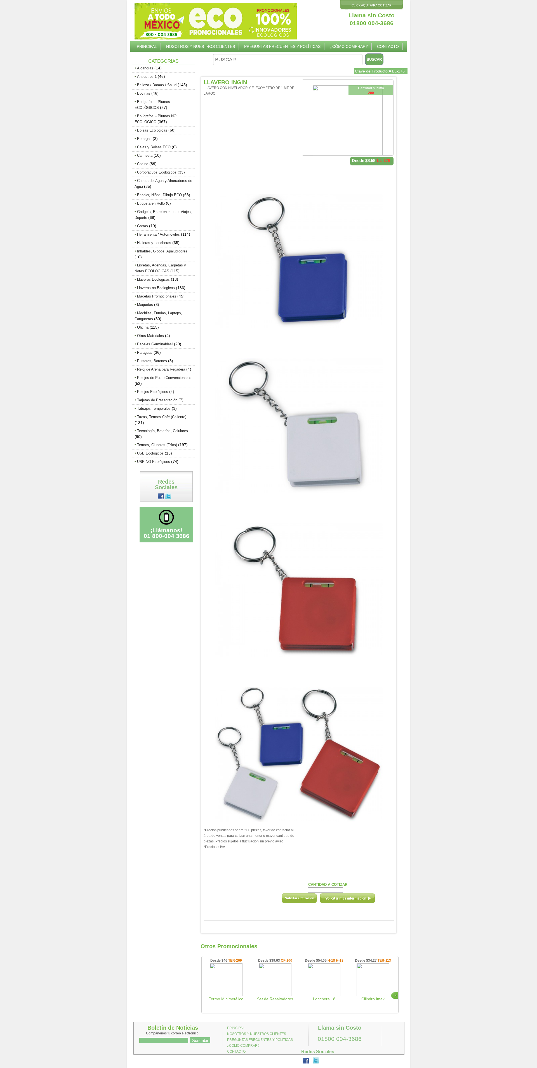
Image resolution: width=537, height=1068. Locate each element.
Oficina (143, 327)
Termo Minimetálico (226, 999)
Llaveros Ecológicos (153, 279)
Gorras (142, 226)
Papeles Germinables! (155, 344)
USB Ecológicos (150, 453)
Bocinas (143, 93)
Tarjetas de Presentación (157, 400)
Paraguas (144, 352)
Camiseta (144, 155)
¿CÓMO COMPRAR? (349, 46)
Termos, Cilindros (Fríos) (157, 445)
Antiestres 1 (147, 76)
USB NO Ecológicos (153, 462)
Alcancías (145, 68)
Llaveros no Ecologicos (156, 288)
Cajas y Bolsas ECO (154, 147)
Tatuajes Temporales (154, 408)
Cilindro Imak (373, 999)
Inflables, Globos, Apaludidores (162, 251)
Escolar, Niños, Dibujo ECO (159, 195)
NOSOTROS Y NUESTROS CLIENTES (200, 46)
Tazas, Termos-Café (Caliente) (161, 417)
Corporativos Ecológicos (156, 172)
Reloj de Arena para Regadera (161, 369)
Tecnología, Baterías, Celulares (162, 431)
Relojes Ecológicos (152, 392)
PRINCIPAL (147, 46)
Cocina (142, 164)
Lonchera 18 (324, 999)
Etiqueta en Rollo (151, 203)
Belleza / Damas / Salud (156, 85)
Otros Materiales (150, 336)
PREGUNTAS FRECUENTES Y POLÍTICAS (282, 46)
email (355, 900)
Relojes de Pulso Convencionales (164, 378)
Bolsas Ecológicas (152, 130)
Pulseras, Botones (152, 361)
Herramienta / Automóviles (158, 234)
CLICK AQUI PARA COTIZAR (372, 5)
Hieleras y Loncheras (154, 243)
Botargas (144, 139)
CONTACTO (388, 46)
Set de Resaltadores (275, 999)
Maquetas (145, 305)
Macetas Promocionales (156, 296)
